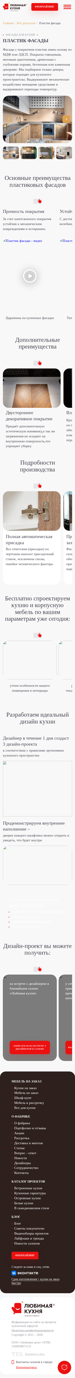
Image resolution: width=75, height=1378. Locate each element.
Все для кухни (26, 23)
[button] (66, 119)
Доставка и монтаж (28, 1143)
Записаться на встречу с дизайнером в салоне (29, 1047)
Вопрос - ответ (25, 1153)
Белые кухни (23, 1203)
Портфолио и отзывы (30, 1128)
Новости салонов (27, 1243)
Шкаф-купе (22, 1098)
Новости (20, 1158)
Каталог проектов (28, 1181)
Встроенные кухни (28, 1188)
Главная (8, 23)
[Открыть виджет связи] (64, 1367)
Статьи (19, 1148)
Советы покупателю (29, 1228)
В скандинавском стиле (31, 1208)
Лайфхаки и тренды (29, 1238)
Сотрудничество (26, 1168)
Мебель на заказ (26, 1093)
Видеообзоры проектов (31, 1233)
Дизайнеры (22, 1163)
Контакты (21, 1173)
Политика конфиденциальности (33, 1330)
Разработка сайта (35, 1354)
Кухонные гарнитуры (30, 1193)
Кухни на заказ (25, 1088)
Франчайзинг (45, 6)
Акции (19, 1133)
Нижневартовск (26, 1367)
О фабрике (22, 1123)
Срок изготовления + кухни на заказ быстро (35, 1281)
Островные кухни (27, 1198)
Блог (17, 1223)
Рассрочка (21, 1138)
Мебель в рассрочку (29, 1103)
